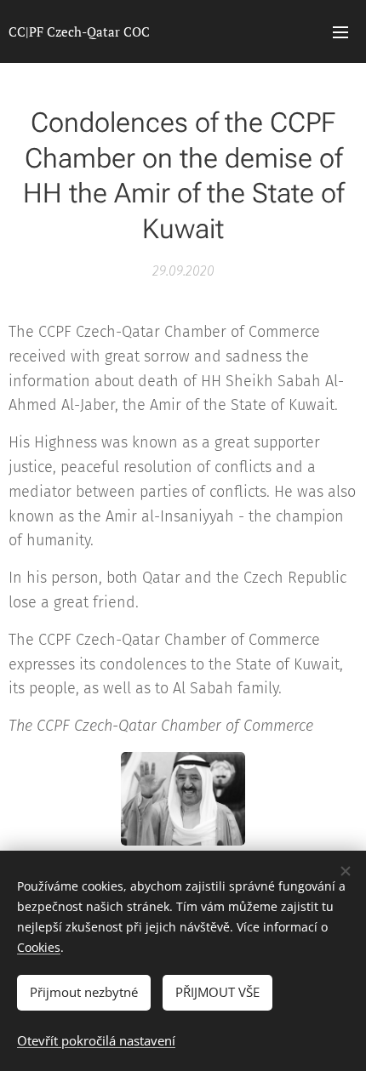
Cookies (38, 947)
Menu (340, 31)
